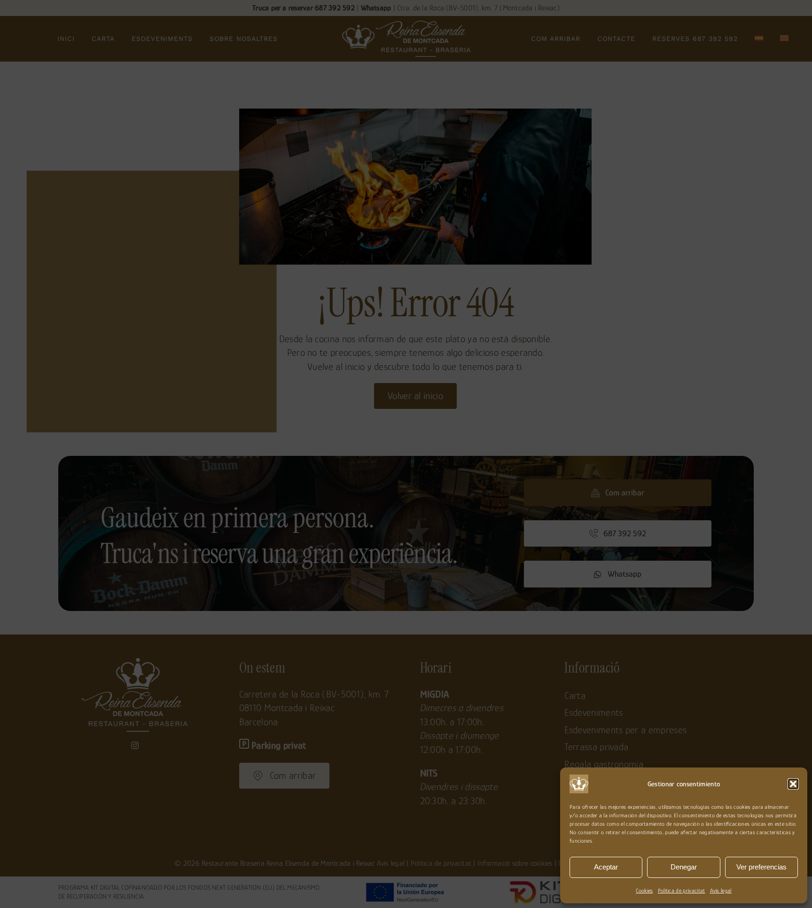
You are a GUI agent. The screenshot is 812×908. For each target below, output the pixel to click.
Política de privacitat (681, 890)
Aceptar (606, 867)
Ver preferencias (761, 867)
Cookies (644, 890)
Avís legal (721, 890)
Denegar (684, 867)
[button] (793, 784)
